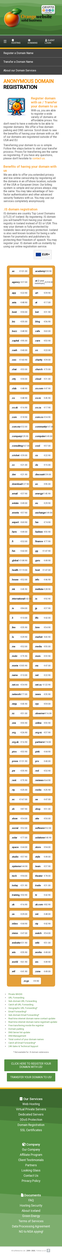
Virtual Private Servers (31, 1109)
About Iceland (31, 1210)
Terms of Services (31, 1221)
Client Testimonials (31, 1160)
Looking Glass (31, 1170)
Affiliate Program (31, 1155)
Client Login (50, 41)
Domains (32, 43)
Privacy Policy (31, 1181)
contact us (38, 158)
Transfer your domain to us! (31, 1077)
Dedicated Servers (31, 1114)
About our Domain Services (19, 70)
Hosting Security (31, 1205)
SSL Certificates (31, 1130)
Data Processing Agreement (31, 1226)
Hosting (15, 43)
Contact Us (31, 1175)
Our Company (31, 1149)
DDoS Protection (31, 1119)
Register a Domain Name (18, 53)
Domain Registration (31, 1125)
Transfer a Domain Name (18, 61)
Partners (31, 1165)
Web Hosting (31, 1104)
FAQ (31, 1200)
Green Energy (31, 1216)
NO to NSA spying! (31, 1231)
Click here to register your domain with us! (31, 1065)
